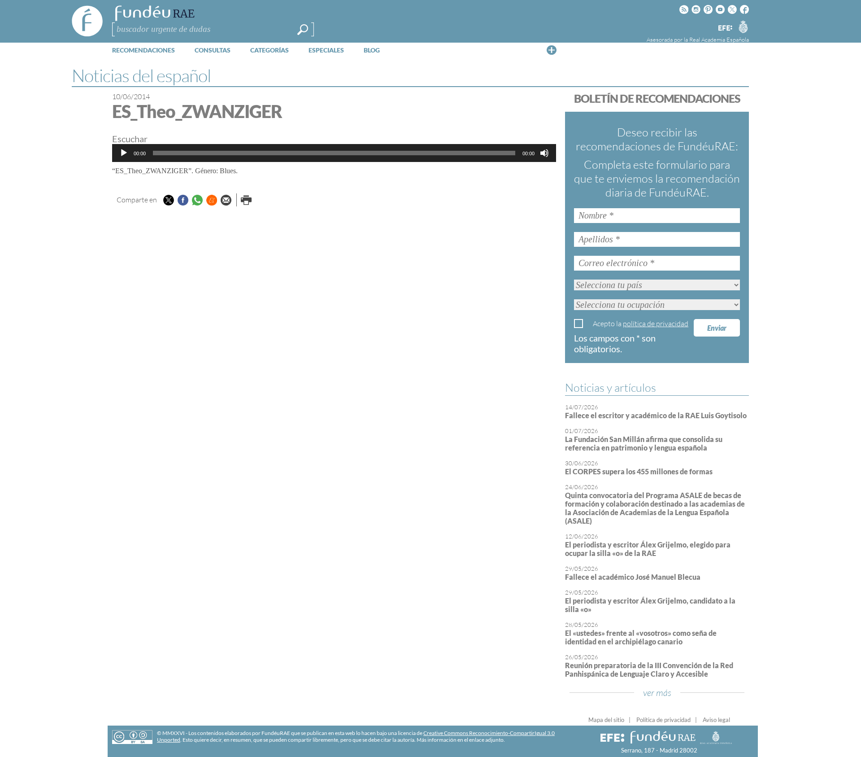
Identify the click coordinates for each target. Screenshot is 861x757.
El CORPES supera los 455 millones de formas (639, 471)
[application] (334, 153)
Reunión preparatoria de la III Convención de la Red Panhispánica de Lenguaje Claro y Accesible (649, 669)
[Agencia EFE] (725, 28)
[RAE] (743, 26)
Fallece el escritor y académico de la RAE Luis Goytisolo (656, 415)
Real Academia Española (719, 39)
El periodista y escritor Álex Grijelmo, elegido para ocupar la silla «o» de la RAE (648, 548)
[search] (302, 29)
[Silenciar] (544, 153)
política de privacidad (655, 323)
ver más (657, 692)
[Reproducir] (123, 153)
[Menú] (552, 50)
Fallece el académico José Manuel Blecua (632, 577)
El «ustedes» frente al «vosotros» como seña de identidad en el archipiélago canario (641, 637)
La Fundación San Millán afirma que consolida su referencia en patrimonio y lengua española (643, 443)
